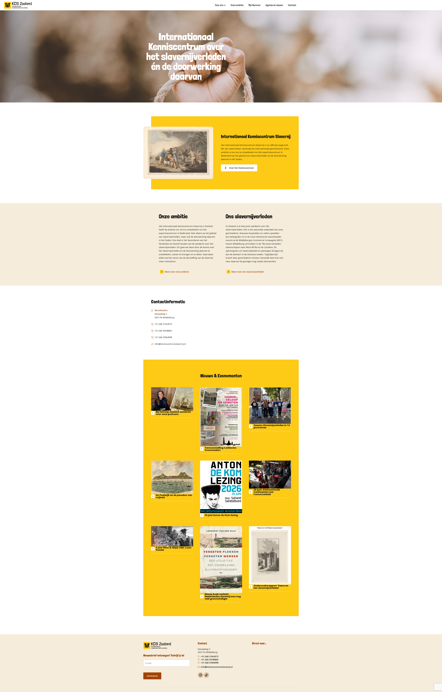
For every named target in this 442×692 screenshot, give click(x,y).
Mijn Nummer (255, 5)
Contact (292, 5)
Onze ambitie (237, 5)
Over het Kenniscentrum (241, 167)
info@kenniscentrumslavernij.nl (170, 344)
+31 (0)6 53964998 (163, 337)
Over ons (219, 5)
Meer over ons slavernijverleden (247, 271)
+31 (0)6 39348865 (163, 330)
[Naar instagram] (200, 675)
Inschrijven (152, 675)
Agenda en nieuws (274, 5)
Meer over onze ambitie (177, 271)
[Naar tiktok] (206, 675)
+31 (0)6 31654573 (163, 324)
